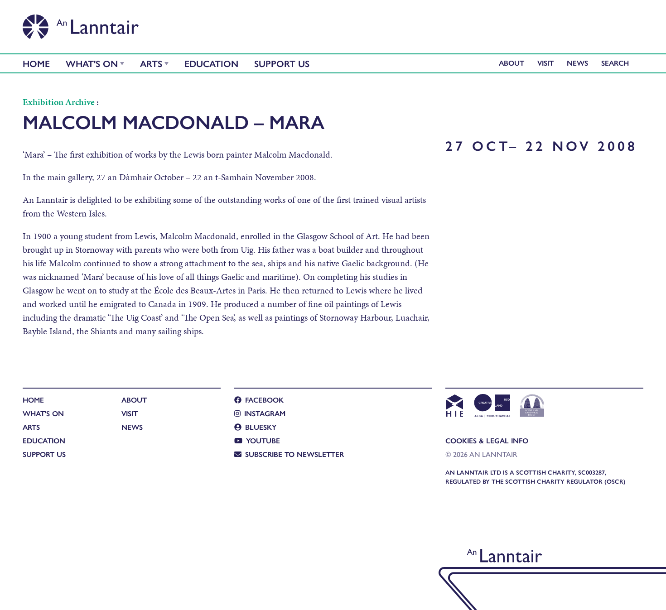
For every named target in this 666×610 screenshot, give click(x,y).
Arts (151, 63)
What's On (92, 63)
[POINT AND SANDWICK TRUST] (532, 406)
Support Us (281, 63)
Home (36, 63)
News (577, 63)
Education (211, 63)
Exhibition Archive (59, 102)
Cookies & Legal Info (486, 440)
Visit (545, 63)
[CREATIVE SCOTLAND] (491, 406)
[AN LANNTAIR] (81, 24)
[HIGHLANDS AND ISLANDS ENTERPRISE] (454, 406)
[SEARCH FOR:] (617, 63)
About (511, 63)
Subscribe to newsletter (294, 454)
